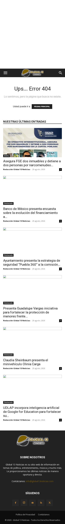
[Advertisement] (32, 34)
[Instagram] (24, 503)
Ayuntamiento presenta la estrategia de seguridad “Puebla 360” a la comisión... (31, 262)
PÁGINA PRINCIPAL (42, 106)
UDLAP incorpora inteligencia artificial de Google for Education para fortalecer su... (32, 412)
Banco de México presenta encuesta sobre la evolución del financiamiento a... (30, 213)
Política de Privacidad (25, 514)
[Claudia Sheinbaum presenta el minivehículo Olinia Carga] (32, 341)
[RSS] (41, 503)
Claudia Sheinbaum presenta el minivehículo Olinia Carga (25, 362)
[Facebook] (15, 503)
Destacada (8, 203)
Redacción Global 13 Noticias (16, 169)
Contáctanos (43, 514)
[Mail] (32, 503)
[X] (49, 503)
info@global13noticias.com (39, 481)
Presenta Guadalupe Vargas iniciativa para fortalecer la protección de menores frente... (30, 312)
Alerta (6, 156)
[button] (5, 73)
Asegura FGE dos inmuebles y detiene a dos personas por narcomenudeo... (32, 163)
